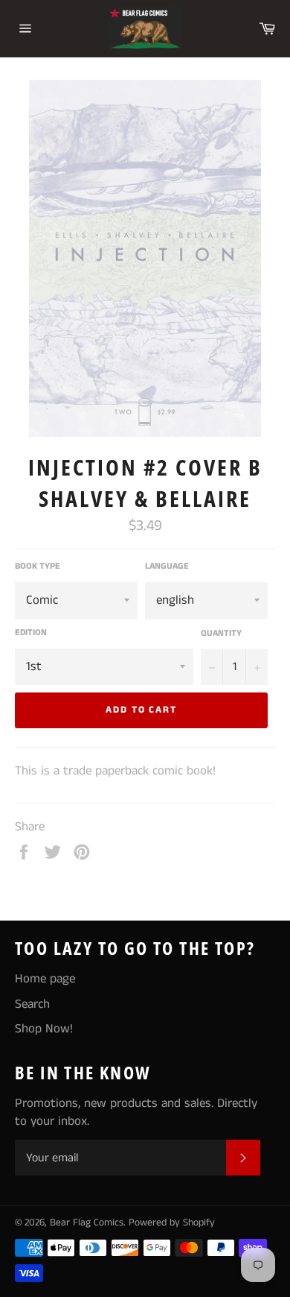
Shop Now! (44, 1029)
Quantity (221, 634)
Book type (37, 566)
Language (167, 566)
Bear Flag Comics (86, 1223)
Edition (31, 633)
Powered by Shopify (172, 1223)
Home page (45, 979)
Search (32, 1004)
